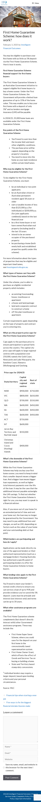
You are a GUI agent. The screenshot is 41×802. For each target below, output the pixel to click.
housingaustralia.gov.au (17, 267)
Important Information (23, 799)
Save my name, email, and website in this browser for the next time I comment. (21, 767)
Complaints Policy (23, 796)
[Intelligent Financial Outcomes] (4, 3)
